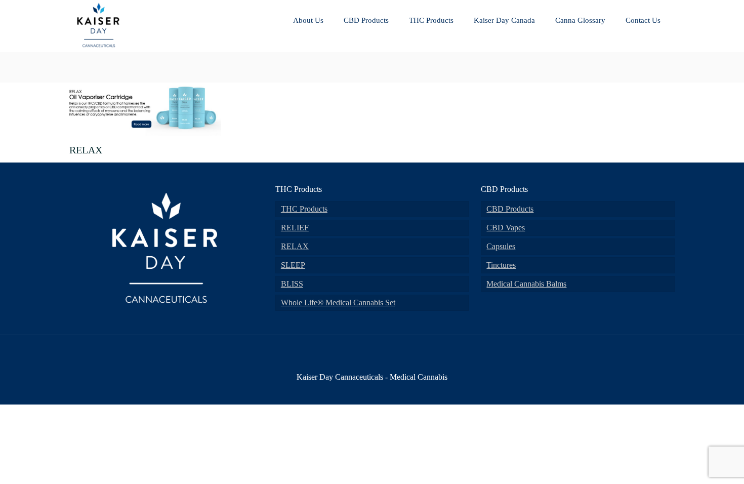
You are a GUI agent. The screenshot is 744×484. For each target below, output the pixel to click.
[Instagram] (385, 390)
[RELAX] (145, 132)
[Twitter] (358, 390)
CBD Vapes (505, 227)
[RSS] (399, 390)
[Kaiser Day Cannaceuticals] (98, 48)
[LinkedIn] (371, 390)
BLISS (292, 283)
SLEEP (293, 265)
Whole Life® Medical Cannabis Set (338, 302)
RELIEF (295, 227)
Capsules (500, 246)
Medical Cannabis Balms (526, 283)
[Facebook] (344, 390)
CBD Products (509, 209)
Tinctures (501, 265)
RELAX (295, 246)
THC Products (304, 209)
